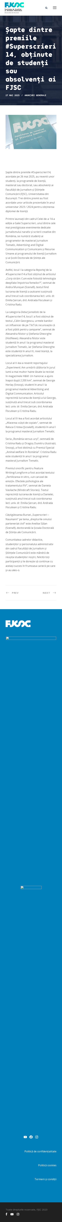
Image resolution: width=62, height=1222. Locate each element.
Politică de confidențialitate (40, 1151)
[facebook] (6, 1214)
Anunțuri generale (35, 95)
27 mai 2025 (13, 95)
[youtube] (12, 1214)
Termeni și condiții (45, 1179)
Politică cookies (47, 1165)
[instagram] (18, 1214)
